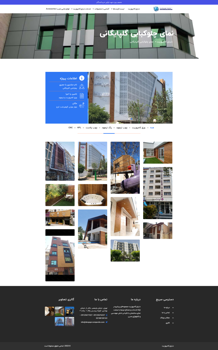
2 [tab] (131, 119)
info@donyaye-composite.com (92, 322)
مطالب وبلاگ (165, 318)
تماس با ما (166, 313)
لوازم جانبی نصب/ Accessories (57, 9)
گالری (168, 323)
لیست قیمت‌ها (118, 9)
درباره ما (167, 307)
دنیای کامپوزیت (134, 9)
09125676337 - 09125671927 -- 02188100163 (93, 316)
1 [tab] (129, 119)
